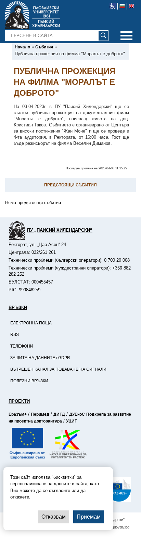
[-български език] (122, 6)
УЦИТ (71, 421)
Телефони (21, 346)
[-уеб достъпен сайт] (113, 6)
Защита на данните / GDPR (40, 357)
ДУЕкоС (77, 414)
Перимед (40, 414)
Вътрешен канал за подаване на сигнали (58, 369)
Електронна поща (31, 323)
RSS (14, 334)
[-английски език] (131, 6)
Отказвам (53, 517)
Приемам (89, 517)
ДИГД (59, 414)
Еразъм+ (18, 414)
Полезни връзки (29, 381)
